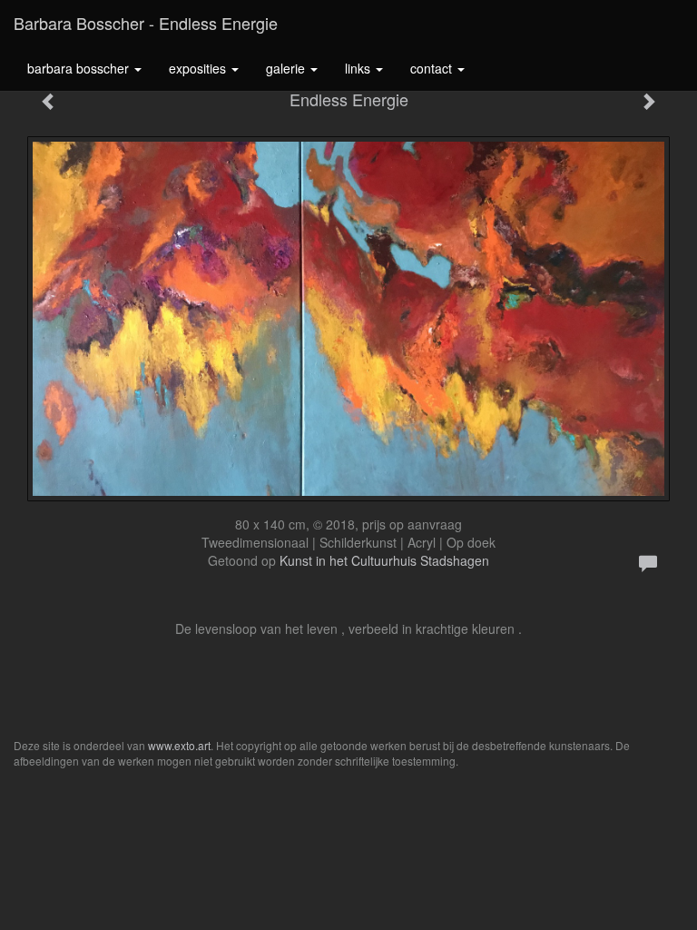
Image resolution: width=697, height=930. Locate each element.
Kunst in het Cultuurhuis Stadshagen (384, 560)
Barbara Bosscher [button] (80, 68)
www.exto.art (179, 745)
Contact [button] (433, 68)
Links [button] (359, 68)
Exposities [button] (199, 68)
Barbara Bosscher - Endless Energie (146, 23)
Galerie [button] (287, 68)
